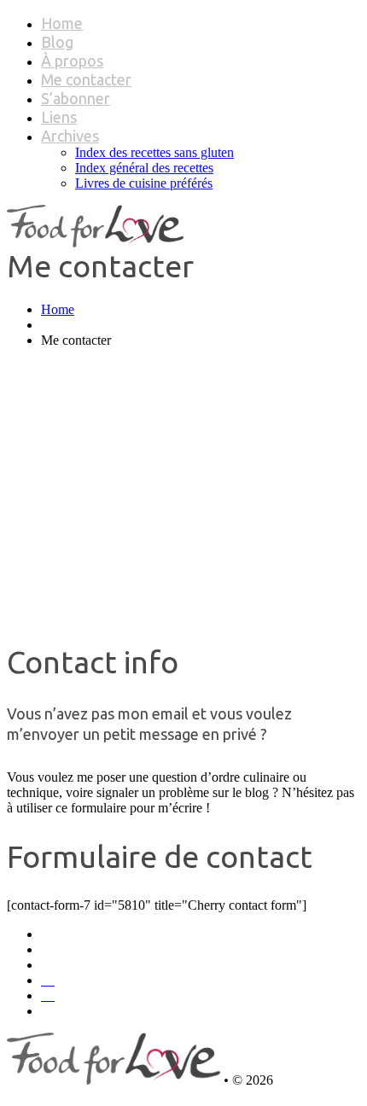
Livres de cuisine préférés (144, 183)
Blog (57, 41)
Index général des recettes (144, 167)
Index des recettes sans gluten (154, 152)
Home (62, 23)
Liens (59, 116)
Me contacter (86, 79)
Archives (70, 135)
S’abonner (75, 98)
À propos (72, 60)
